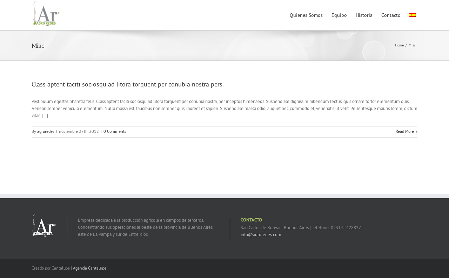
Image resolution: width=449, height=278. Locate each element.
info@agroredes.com (261, 235)
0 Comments (114, 132)
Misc (412, 45)
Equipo (339, 16)
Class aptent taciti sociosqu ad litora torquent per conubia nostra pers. (128, 85)
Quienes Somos (306, 16)
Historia (364, 16)
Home (399, 45)
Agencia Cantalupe (89, 268)
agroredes (45, 132)
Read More (405, 132)
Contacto (391, 16)
